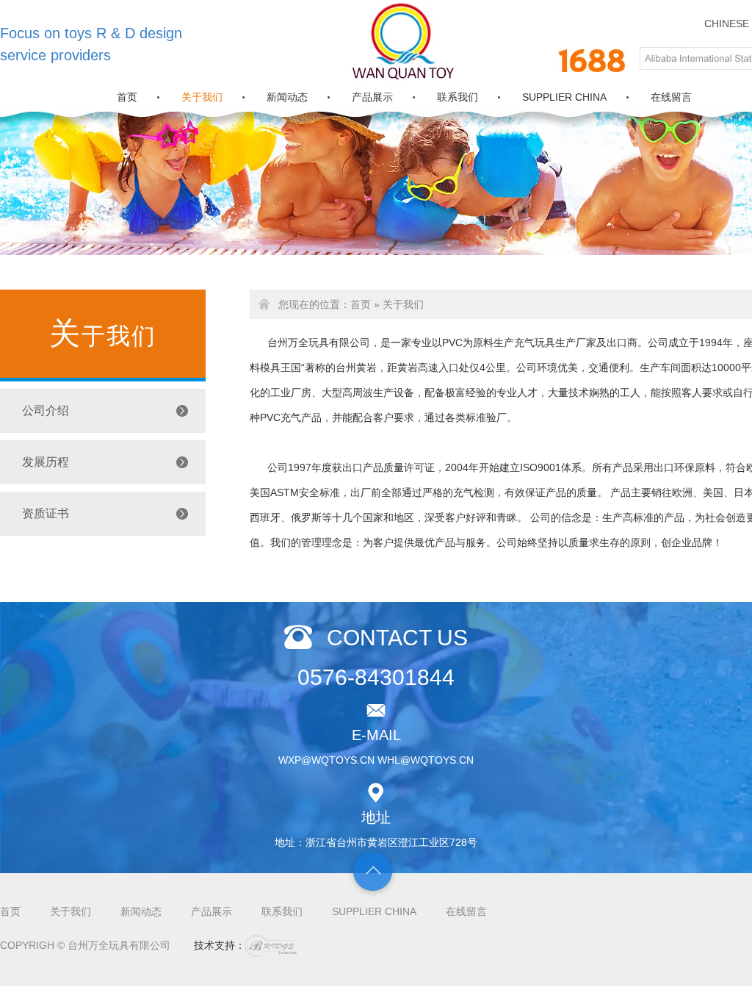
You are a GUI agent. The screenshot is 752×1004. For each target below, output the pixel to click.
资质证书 (45, 513)
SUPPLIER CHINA (564, 97)
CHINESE (726, 23)
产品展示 (372, 97)
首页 (127, 97)
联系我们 (457, 97)
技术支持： (219, 945)
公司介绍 (45, 410)
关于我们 (202, 97)
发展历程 (45, 462)
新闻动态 (287, 97)
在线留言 (671, 97)
